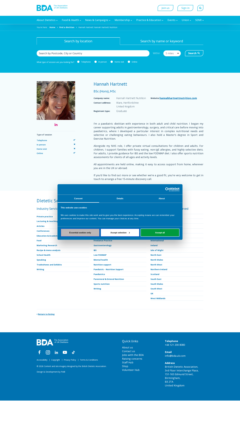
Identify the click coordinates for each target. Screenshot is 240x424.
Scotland (155, 274)
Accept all (160, 232)
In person (102, 61)
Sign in (185, 8)
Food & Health (70, 20)
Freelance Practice (103, 240)
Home (52, 27)
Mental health (101, 259)
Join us (165, 8)
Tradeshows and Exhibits (49, 264)
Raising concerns (132, 358)
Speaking (41, 259)
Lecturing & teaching (47, 221)
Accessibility (42, 360)
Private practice (45, 216)
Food (39, 240)
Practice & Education (148, 20)
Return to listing (46, 314)
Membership (122, 20)
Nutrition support (102, 264)
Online (134, 61)
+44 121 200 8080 (175, 344)
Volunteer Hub (131, 370)
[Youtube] (65, 352)
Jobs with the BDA (133, 355)
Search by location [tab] (78, 41)
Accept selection (118, 232)
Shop (125, 366)
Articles (40, 226)
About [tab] (162, 198)
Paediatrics (99, 274)
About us (127, 347)
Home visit (119, 61)
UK (152, 293)
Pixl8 (63, 371)
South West (156, 288)
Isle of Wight (157, 250)
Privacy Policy (70, 360)
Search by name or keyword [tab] (161, 41)
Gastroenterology (103, 245)
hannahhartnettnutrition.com (178, 98)
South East (156, 279)
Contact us (128, 351)
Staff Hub (127, 362)
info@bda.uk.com (175, 355)
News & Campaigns (96, 20)
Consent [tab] (78, 198)
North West (156, 264)
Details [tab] (120, 198)
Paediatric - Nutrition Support (108, 269)
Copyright (55, 360)
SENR (198, 20)
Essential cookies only (80, 232)
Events (171, 20)
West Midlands (158, 298)
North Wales (157, 259)
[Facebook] (39, 352)
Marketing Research (47, 245)
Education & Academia (48, 235)
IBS (95, 250)
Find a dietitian (66, 27)
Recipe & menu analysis (48, 250)
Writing (40, 269)
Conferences (43, 231)
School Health (43, 255)
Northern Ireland (159, 269)
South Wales (157, 284)
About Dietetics (46, 20)
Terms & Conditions (89, 360)
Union (185, 20)
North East (156, 255)
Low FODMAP (100, 255)
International (157, 240)
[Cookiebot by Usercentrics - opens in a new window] (167, 189)
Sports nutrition (102, 284)
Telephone (86, 61)
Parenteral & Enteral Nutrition (109, 279)
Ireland (154, 245)
